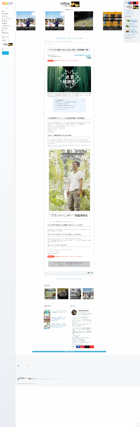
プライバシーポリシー (130, 14)
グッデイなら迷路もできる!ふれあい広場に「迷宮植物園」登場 (68, 50)
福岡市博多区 (56, 378)
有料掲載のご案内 (130, 12)
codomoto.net (65, 264)
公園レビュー (6, 21)
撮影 (80, 55)
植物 (78, 55)
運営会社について (130, 10)
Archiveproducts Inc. (75, 264)
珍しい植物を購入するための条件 (62, 103)
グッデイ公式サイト (51, 251)
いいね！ (51, 60)
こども (41, 378)
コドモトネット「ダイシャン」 (56, 56)
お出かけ (38, 378)
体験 (83, 55)
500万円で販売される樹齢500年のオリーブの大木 (65, 105)
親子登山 (5, 23)
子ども (34, 379)
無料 (75, 55)
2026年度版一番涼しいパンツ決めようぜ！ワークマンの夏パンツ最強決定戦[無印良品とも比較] (134, 32)
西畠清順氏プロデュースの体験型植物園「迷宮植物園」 (66, 102)
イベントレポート (88, 55)
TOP (4, 11)
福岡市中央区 (88, 56)
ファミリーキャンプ (7, 18)
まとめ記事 (5, 13)
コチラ (64, 249)
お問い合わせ (6, 33)
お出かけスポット (6, 25)
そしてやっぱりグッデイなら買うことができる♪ (64, 107)
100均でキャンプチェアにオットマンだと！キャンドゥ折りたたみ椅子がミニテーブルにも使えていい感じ (133, 27)
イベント (5, 30)
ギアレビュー (6, 16)
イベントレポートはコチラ (60, 109)
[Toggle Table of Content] (82, 100)
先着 (45, 378)
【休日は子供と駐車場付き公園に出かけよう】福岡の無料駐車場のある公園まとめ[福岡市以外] (134, 22)
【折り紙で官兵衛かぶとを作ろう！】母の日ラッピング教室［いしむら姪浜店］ (69, 38)
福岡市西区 (47, 378)
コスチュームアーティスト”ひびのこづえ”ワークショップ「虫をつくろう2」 (69, 278)
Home (46, 41)
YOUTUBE (6, 28)
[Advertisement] (61, 366)
